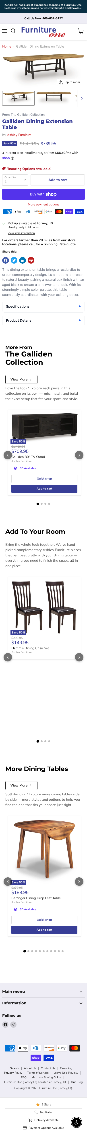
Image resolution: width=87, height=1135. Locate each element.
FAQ (24, 1077)
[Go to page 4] (49, 504)
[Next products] (79, 455)
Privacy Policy (13, 1073)
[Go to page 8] (51, 951)
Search (14, 1068)
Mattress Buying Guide (46, 1077)
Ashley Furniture (19, 135)
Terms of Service (38, 1073)
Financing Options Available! (28, 169)
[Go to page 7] (47, 951)
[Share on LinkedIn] (22, 260)
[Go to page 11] (63, 951)
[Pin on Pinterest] (31, 260)
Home (6, 46)
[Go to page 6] (44, 951)
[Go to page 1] (38, 504)
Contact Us (48, 1068)
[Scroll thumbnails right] (80, 98)
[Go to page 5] (40, 951)
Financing (66, 1068)
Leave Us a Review (66, 1073)
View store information (21, 233)
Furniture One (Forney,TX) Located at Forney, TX (35, 1082)
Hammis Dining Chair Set (30, 648)
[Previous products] (8, 455)
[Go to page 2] (42, 504)
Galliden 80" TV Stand (28, 457)
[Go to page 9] (55, 951)
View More (18, 379)
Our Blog (77, 1082)
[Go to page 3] (45, 504)
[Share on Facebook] (5, 260)
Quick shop (44, 479)
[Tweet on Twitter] (14, 260)
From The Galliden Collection (23, 115)
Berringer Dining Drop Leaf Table (36, 898)
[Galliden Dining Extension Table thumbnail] (18, 98)
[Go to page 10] (59, 951)
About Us (30, 1068)
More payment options (43, 204)
